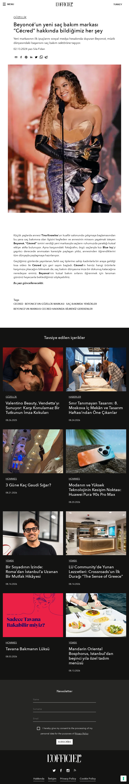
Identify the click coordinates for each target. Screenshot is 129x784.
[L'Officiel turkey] (64, 4)
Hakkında (38, 778)
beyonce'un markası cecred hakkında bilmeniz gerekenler (53, 308)
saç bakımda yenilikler (81, 303)
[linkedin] (31, 58)
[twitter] (36, 58)
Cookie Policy (88, 778)
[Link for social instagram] (68, 771)
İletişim (52, 778)
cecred (18, 303)
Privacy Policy (81, 733)
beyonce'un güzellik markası (44, 303)
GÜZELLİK (20, 17)
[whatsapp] (41, 58)
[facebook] (21, 58)
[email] (16, 58)
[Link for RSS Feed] (74, 770)
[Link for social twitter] (54, 771)
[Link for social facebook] (61, 771)
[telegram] (46, 58)
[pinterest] (26, 58)
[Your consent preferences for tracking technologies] (123, 778)
